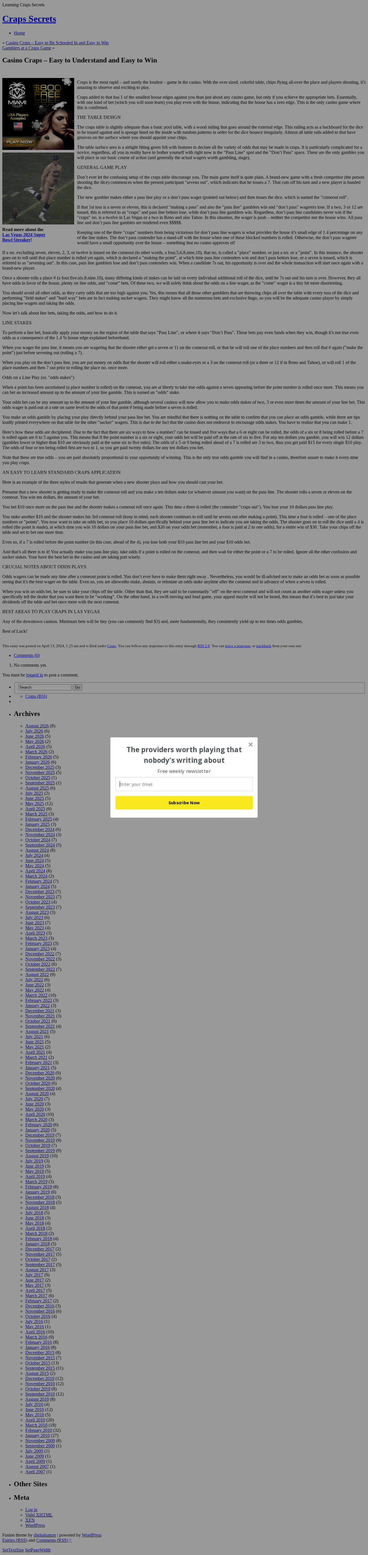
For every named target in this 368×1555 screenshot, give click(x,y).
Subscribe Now (184, 802)
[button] (184, 754)
